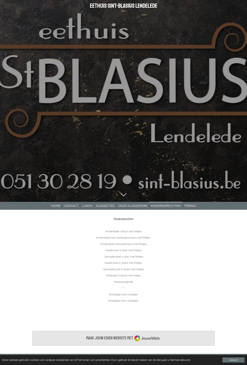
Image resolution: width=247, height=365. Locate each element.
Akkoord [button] (233, 360)
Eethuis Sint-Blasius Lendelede (123, 6)
